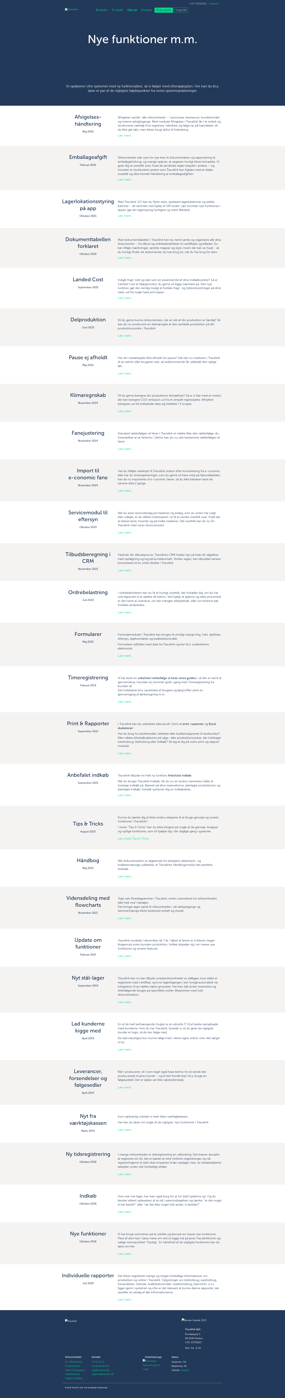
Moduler (102, 10)
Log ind (181, 10)
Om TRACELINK (73, 1362)
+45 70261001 (198, 3)
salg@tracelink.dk (100, 1370)
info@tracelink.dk (100, 1366)
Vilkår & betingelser (75, 1370)
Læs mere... (125, 135)
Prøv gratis (163, 10)
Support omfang (73, 1378)
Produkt (117, 10)
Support (213, 3)
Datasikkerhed (72, 1374)
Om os (132, 10)
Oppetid (185, 1370)
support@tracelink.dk (102, 1374)
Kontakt (146, 10)
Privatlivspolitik (72, 1366)
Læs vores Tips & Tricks (133, 838)
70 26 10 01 (98, 1362)
